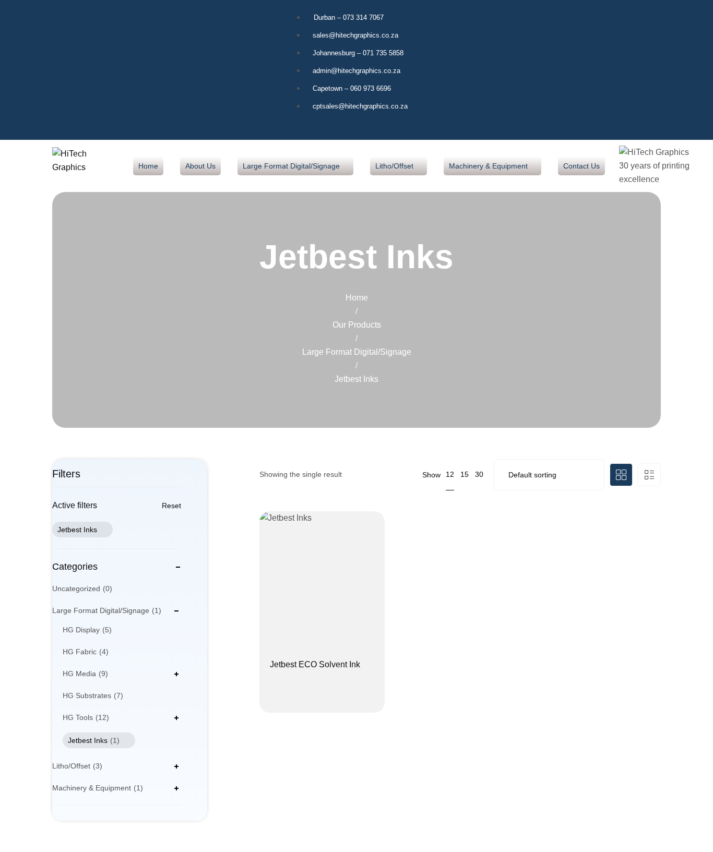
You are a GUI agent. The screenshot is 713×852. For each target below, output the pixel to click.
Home (357, 297)
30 (479, 474)
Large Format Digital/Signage (356, 351)
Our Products (356, 324)
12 (450, 474)
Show (431, 475)
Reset (171, 505)
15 (464, 474)
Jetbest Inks (77, 529)
